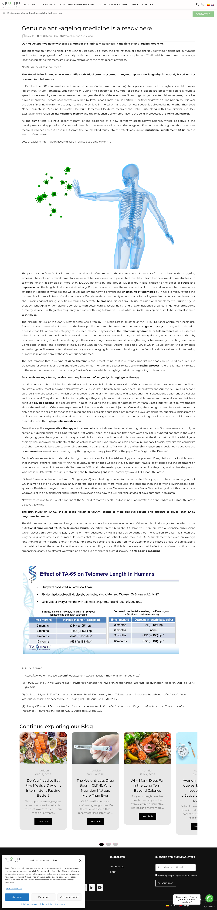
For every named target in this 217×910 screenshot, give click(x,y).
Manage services (14, 888)
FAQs (113, 872)
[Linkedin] (92, 887)
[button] (80, 860)
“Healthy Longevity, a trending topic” (158, 99)
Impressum (60, 904)
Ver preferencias (69, 897)
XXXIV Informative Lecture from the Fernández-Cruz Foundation (83, 86)
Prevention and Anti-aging (78, 36)
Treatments (47, 4)
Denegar (43, 897)
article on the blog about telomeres (119, 528)
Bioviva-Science (152, 120)
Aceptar (17, 897)
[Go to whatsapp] (209, 898)
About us (29, 4)
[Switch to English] (212, 5)
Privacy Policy (47, 904)
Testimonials (117, 866)
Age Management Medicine (77, 4)
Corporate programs (113, 4)
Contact (147, 4)
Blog (135, 4)
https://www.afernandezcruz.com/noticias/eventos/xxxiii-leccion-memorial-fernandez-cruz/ (82, 675)
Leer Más (43, 821)
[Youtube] (100, 887)
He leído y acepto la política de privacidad (177, 875)
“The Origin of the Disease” (151, 451)
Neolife (6, 13)
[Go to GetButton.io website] (209, 907)
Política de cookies (29, 904)
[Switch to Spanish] (208, 5)
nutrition (43, 770)
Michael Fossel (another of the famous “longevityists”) (56, 479)
